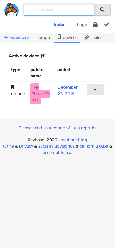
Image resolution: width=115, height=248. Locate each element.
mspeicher (19, 37)
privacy (26, 146)
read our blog (73, 140)
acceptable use (57, 152)
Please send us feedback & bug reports (57, 128)
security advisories (56, 146)
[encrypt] (95, 24)
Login (82, 24)
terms (8, 146)
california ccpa (94, 146)
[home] (11, 8)
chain (95, 37)
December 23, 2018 (68, 90)
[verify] (106, 24)
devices (70, 37)
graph (43, 37)
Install (60, 24)
